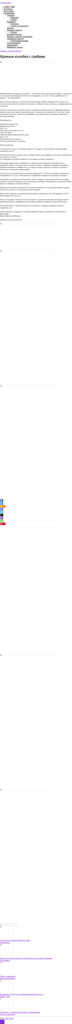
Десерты (15, 23)
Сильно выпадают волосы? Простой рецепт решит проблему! (26, 958)
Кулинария (9, 13)
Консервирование (19, 40)
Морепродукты (14, 34)
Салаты (10, 15)
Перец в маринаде (7, 976)
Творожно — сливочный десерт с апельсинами (20, 1012)
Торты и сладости (19, 25)
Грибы (14, 19)
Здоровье (8, 8)
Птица (14, 32)
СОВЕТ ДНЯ (9, 6)
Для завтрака (13, 42)
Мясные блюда (14, 30)
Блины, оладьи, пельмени (19, 36)
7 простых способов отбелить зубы (15, 940)
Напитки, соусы (15, 47)
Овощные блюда (15, 38)
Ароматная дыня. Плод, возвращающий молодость (21, 994)
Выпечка (11, 21)
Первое (10, 27)
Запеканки (12, 44)
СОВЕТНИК (9, 1018)
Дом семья (9, 10)
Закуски (15, 17)
